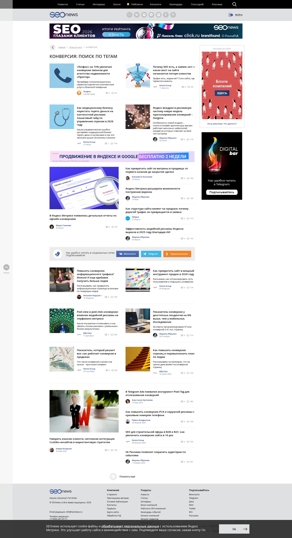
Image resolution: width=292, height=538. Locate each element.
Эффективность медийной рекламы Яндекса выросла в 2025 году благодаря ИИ (155, 230)
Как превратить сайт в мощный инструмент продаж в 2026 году (173, 272)
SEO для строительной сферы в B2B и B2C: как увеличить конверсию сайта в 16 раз (155, 433)
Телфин (87, 91)
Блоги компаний (149, 505)
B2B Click (87, 333)
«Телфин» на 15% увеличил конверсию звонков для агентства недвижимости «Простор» (94, 72)
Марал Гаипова (63, 225)
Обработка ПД (114, 515)
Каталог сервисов (149, 519)
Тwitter (192, 508)
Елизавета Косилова (142, 176)
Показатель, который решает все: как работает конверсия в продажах (96, 353)
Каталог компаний (150, 515)
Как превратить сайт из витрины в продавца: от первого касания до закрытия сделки (157, 170)
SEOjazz (135, 217)
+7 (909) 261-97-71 (58, 519)
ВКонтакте (130, 253)
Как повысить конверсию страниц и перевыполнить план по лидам (173, 353)
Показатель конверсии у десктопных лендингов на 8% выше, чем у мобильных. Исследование (172, 317)
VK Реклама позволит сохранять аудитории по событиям (156, 453)
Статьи (80, 4)
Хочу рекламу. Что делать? (222, 123)
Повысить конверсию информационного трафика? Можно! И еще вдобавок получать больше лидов (95, 276)
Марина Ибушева (168, 138)
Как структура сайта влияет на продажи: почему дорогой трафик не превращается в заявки (157, 210)
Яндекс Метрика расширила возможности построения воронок (153, 190)
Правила (111, 508)
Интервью (99, 4)
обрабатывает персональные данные (130, 526)
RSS (191, 512)
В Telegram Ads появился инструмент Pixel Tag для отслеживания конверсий (157, 393)
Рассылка (193, 515)
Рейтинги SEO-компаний (153, 508)
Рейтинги (137, 4)
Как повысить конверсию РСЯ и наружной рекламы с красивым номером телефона (160, 413)
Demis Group (165, 85)
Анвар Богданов (64, 448)
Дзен (191, 501)
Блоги (116, 4)
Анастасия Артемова (142, 400)
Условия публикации (117, 501)
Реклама (217, 4)
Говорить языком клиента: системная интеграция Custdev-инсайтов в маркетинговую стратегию (82, 440)
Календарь (175, 4)
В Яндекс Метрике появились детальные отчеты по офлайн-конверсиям (83, 217)
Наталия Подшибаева (94, 295)
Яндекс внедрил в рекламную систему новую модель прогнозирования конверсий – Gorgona (173, 113)
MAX (191, 505)
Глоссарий (197, 4)
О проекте (112, 494)
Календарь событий (151, 512)
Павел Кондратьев (141, 420)
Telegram (193, 498)
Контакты (111, 505)
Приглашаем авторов (118, 498)
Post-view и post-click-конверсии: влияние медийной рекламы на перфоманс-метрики (97, 315)
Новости (63, 4)
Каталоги (155, 4)
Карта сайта (113, 512)
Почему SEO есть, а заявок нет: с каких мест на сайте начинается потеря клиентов (174, 70)
